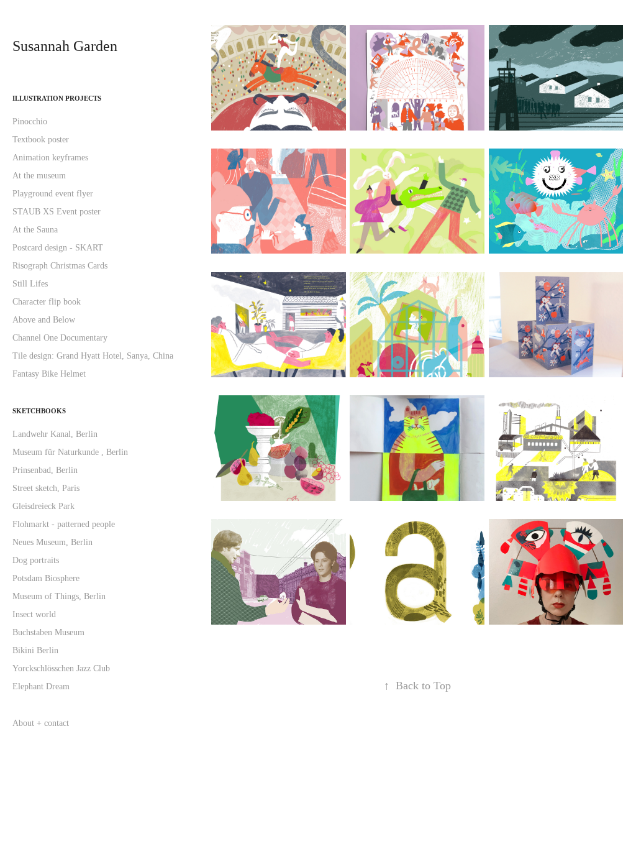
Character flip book (46, 301)
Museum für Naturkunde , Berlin (70, 452)
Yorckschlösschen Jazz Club (61, 668)
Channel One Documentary (59, 337)
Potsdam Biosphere (46, 578)
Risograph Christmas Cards (59, 265)
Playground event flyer (52, 193)
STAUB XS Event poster (56, 211)
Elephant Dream (41, 686)
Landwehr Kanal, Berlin (55, 434)
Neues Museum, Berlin (52, 542)
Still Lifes (30, 283)
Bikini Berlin (35, 650)
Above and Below (43, 319)
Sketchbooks (39, 411)
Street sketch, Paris (46, 488)
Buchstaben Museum (48, 632)
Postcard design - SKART (57, 247)
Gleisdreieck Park (43, 506)
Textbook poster (40, 139)
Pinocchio (29, 121)
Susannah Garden (64, 46)
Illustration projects (56, 98)
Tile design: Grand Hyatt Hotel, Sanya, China (92, 355)
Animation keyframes (50, 157)
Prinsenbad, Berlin (45, 470)
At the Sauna (35, 229)
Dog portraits (35, 560)
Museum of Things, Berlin (59, 596)
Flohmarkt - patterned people (63, 524)
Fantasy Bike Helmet (49, 374)
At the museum (39, 175)
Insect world (34, 614)
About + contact (40, 723)
